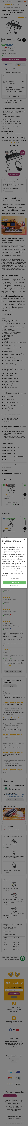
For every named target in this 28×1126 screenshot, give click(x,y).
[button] (14, 585)
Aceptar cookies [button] (14, 582)
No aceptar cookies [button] (14, 578)
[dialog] (14, 563)
